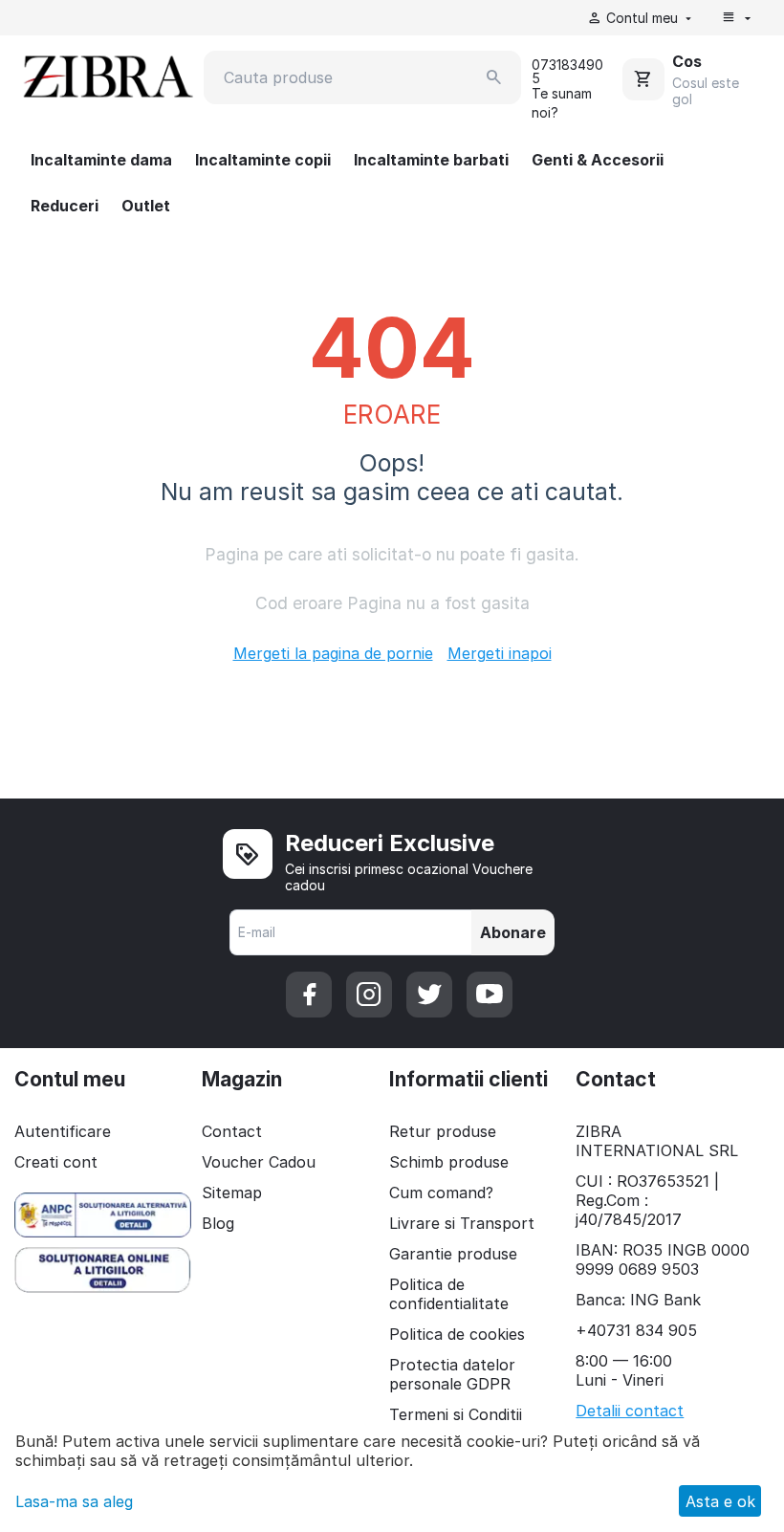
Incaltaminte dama (101, 159)
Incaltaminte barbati (431, 159)
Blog (218, 1223)
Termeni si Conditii (455, 1414)
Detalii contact (630, 1410)
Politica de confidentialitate (449, 1294)
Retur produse (442, 1131)
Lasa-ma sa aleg (74, 1501)
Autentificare (62, 1131)
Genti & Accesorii (598, 159)
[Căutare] (494, 77)
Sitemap (232, 1192)
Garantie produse (453, 1253)
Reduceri (64, 205)
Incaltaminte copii (263, 159)
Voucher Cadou (259, 1161)
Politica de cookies (457, 1334)
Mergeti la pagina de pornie (333, 653)
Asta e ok (720, 1501)
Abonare (513, 932)
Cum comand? (441, 1192)
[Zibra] (106, 75)
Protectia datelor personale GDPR (452, 1374)
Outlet (145, 205)
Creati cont (56, 1161)
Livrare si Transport (461, 1223)
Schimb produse (449, 1161)
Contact (232, 1131)
